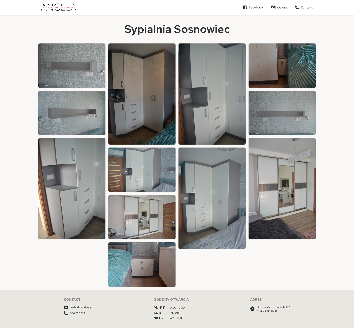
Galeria (282, 7)
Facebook (256, 7)
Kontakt (307, 7)
